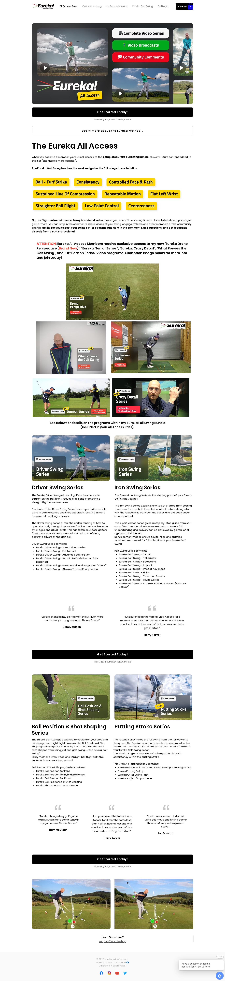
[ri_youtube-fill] (117, 973)
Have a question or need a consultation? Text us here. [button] (196, 965)
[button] (190, 6)
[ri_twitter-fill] (125, 973)
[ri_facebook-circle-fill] (101, 973)
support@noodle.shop (112, 941)
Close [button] (220, 957)
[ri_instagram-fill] (109, 973)
